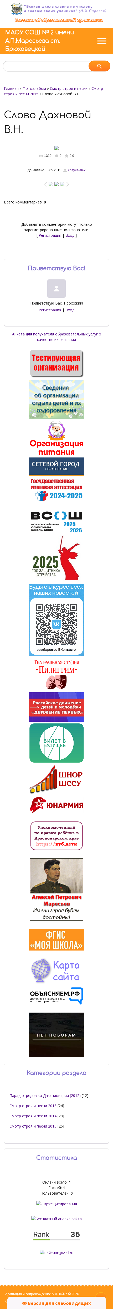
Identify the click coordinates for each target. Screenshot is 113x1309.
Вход (69, 235)
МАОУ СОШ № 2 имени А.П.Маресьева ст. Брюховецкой (39, 40)
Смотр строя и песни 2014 (32, 1115)
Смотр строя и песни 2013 (32, 1105)
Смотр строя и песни (69, 88)
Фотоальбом (34, 88)
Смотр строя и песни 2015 (32, 1126)
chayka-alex (76, 170)
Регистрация (50, 235)
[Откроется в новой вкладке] (56, 474)
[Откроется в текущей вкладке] (59, 22)
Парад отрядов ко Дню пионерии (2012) (45, 1095)
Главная (11, 88)
